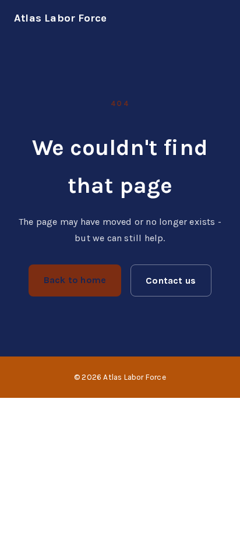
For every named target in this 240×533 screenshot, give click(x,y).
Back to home (75, 279)
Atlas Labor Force (60, 18)
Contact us (171, 280)
